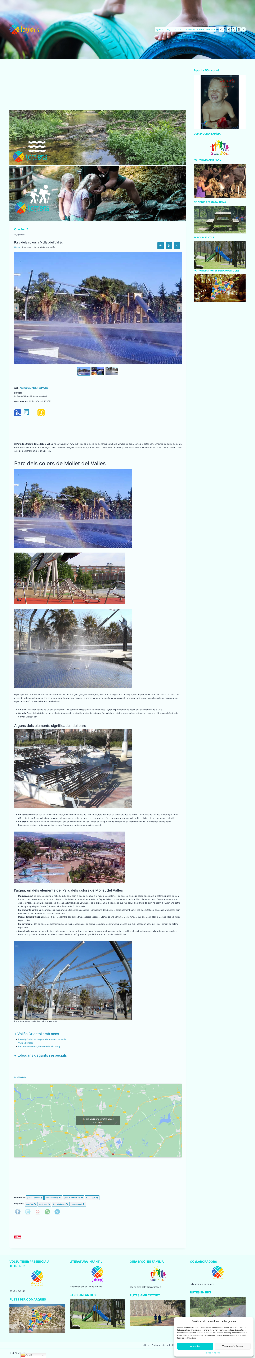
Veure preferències (232, 1346)
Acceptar (195, 1346)
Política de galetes (212, 1353)
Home (17, 247)
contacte (210, 29)
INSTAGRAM (20, 1077)
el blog (146, 1345)
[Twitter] (234, 29)
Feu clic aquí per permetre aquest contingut (98, 1121)
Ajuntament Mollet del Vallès (34, 388)
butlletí (200, 29)
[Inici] (15, 235)
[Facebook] (229, 29)
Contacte (156, 1345)
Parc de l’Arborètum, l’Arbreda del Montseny (39, 1046)
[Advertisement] (97, 87)
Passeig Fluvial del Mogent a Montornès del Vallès (42, 1039)
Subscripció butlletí (171, 1345)
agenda (159, 29)
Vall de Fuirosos (25, 1043)
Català (28, 1355)
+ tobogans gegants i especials (40, 1055)
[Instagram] (239, 29)
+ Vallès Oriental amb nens (36, 1034)
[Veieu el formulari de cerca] (221, 29)
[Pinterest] (243, 29)
